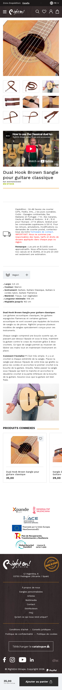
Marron (18, 287)
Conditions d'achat (18, 629)
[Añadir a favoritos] (40, 438)
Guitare (21, 290)
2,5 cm (15, 284)
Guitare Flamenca (28, 293)
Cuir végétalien (30, 296)
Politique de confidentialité (19, 634)
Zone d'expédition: (12, 3)
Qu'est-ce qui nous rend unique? (31, 617)
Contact (31, 604)
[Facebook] (4, 659)
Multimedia (31, 600)
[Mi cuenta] (51, 12)
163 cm (27, 301)
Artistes (31, 596)
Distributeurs (31, 608)
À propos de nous (31, 587)
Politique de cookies (47, 634)
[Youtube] (22, 659)
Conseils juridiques (41, 629)
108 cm (30, 298)
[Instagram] (12, 659)
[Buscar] (37, 12)
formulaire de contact (42, 232)
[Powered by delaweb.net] (55, 660)
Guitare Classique (35, 290)
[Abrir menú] (4, 12)
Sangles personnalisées (31, 592)
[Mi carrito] (57, 12)
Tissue (18, 296)
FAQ (31, 612)
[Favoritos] (44, 12)
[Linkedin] (32, 660)
